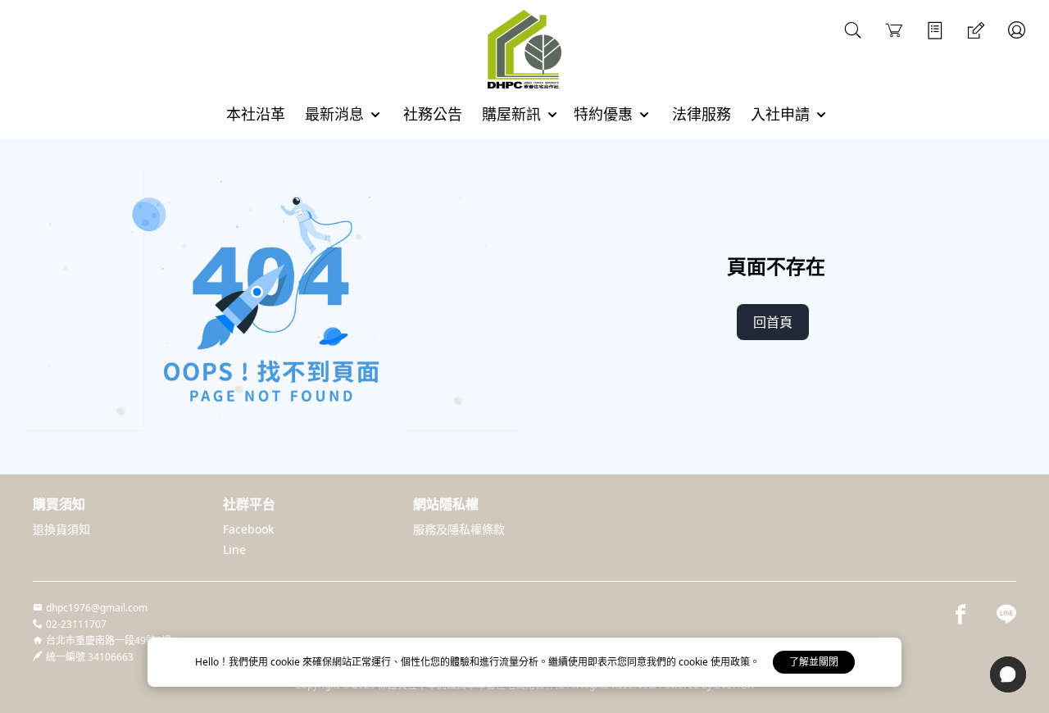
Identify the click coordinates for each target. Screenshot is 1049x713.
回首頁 (772, 322)
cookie (286, 662)
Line (234, 549)
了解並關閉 (813, 662)
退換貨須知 (61, 529)
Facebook (248, 529)
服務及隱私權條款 (459, 529)
